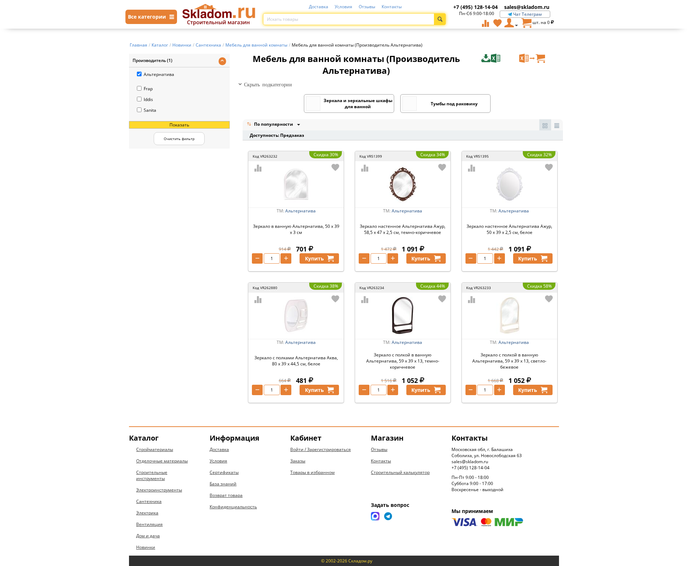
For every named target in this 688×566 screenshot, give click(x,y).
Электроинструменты (159, 490)
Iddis (148, 99)
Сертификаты (224, 472)
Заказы (297, 461)
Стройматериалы (154, 449)
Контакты (392, 7)
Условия (343, 7)
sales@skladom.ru (526, 7)
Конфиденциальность (233, 507)
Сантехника (149, 501)
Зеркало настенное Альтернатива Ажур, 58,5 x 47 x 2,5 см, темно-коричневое (402, 229)
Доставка (318, 7)
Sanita (150, 110)
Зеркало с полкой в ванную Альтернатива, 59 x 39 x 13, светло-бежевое (509, 361)
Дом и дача (148, 536)
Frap (148, 89)
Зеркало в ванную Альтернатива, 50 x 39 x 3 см (296, 229)
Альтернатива (159, 74)
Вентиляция (149, 524)
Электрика (147, 513)
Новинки (145, 547)
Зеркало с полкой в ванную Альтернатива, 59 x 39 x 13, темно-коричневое (402, 361)
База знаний (223, 484)
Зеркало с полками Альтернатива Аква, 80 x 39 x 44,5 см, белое (296, 361)
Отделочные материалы (162, 461)
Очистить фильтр (179, 138)
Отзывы (367, 7)
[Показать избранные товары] (497, 23)
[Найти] (440, 19)
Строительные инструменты (151, 475)
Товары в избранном (312, 472)
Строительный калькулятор (400, 472)
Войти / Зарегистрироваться (320, 449)
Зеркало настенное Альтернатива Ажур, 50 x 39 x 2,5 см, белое (509, 229)
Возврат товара (226, 495)
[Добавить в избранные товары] (335, 167)
